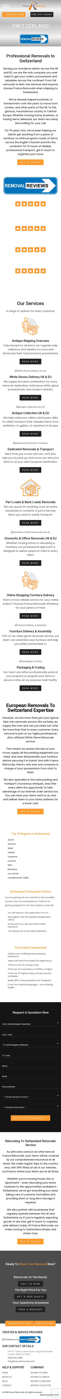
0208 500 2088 (14, 14)
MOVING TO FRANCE (40, 1377)
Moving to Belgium (40, 1381)
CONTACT (6, 1385)
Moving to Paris (39, 1372)
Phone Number (8, 1087)
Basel (10, 848)
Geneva (12, 844)
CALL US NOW (30, 1283)
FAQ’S (5, 1381)
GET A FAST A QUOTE (29, 1118)
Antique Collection (40, 1385)
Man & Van (45, 1323)
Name (4, 1066)
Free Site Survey (41, 14)
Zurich (11, 839)
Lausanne (12, 856)
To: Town (6, 1055)
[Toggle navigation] (5, 6)
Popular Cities (19, 1323)
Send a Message (30, 1309)
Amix (56, 1395)
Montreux (12, 869)
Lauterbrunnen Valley (18, 877)
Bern (10, 865)
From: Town (7, 1035)
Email (4, 1076)
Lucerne (12, 860)
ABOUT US (7, 1377)
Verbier (11, 852)
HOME (5, 1372)
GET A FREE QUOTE (30, 1296)
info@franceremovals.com (21, 1361)
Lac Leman (13, 873)
